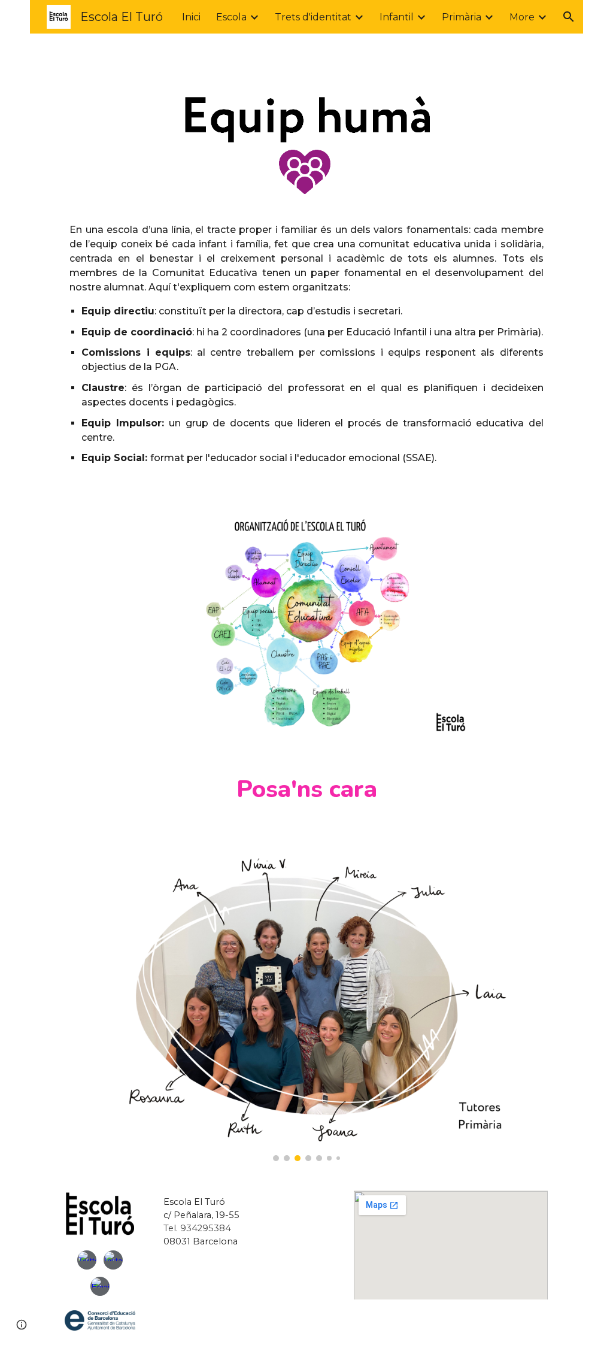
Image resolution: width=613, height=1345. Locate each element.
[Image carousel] (306, 1001)
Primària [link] (461, 17)
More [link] (522, 17)
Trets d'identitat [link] (313, 17)
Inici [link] (191, 17)
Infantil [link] (397, 17)
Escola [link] (231, 17)
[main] (306, 352)
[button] (568, 16)
